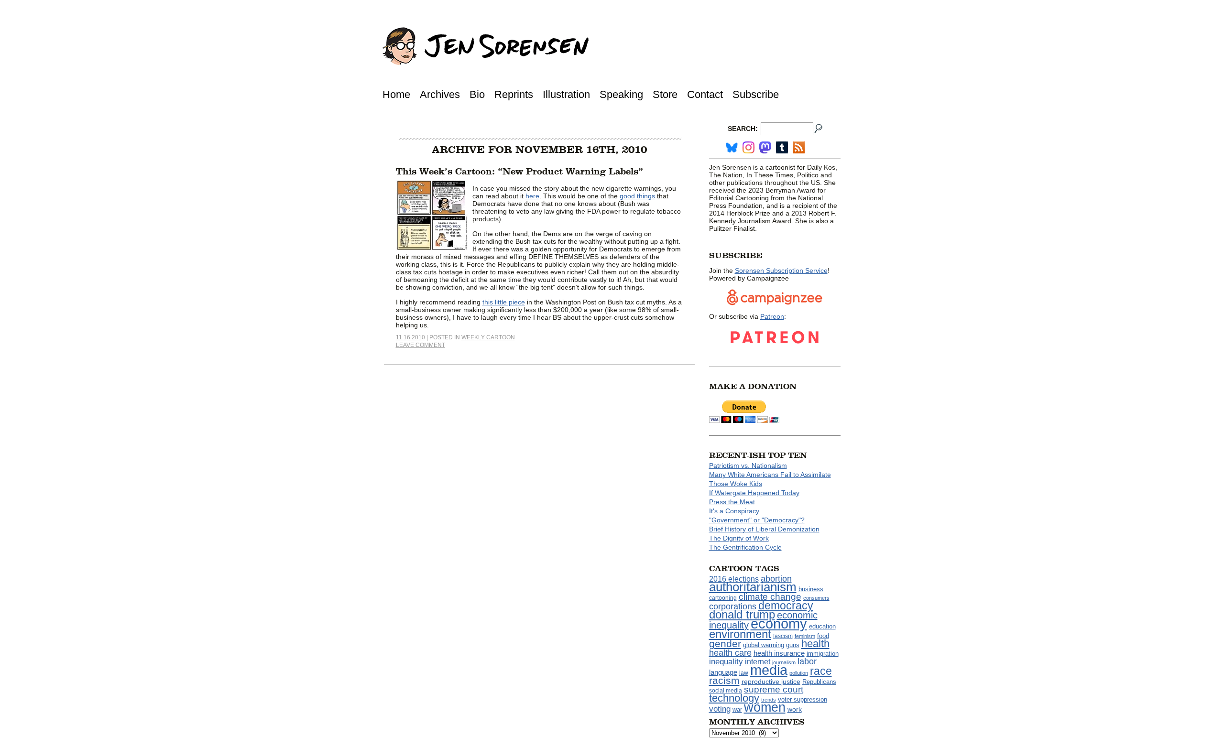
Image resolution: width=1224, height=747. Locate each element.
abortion (776, 579)
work (794, 709)
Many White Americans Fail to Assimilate (770, 474)
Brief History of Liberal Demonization (764, 529)
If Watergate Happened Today (754, 493)
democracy (785, 605)
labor (807, 661)
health (815, 644)
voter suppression (802, 699)
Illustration (566, 94)
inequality (726, 661)
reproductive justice (771, 681)
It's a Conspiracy (734, 511)
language (723, 672)
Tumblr (782, 147)
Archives (440, 94)
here (532, 196)
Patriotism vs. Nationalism (748, 465)
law (743, 673)
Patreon (772, 316)
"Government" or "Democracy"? (757, 520)
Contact (705, 94)
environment (740, 634)
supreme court (773, 689)
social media (725, 690)
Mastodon (765, 147)
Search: (743, 128)
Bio (477, 94)
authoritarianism (753, 587)
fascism (783, 636)
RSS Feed (799, 147)
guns (792, 645)
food (823, 636)
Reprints (513, 94)
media (768, 670)
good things (637, 196)
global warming (763, 645)
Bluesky (732, 147)
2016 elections (734, 579)
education (822, 626)
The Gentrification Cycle (745, 547)
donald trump (742, 614)
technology (734, 698)
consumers (816, 598)
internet (757, 662)
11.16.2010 (410, 337)
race (821, 671)
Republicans (819, 681)
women (765, 707)
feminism (805, 636)
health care (730, 653)
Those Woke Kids (735, 483)
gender (725, 643)
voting (720, 709)
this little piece (503, 302)
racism (724, 680)
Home (396, 94)
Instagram (748, 147)
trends (768, 700)
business (810, 589)
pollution (798, 673)
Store (665, 94)
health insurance (779, 653)
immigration (823, 653)
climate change (770, 597)
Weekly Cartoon (488, 337)
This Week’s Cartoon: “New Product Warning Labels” (519, 171)
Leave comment (420, 345)
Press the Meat (732, 502)
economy (779, 623)
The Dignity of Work (739, 538)
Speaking (621, 94)
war (737, 709)
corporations (732, 606)
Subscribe (755, 94)
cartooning (723, 598)
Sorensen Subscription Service (781, 270)
